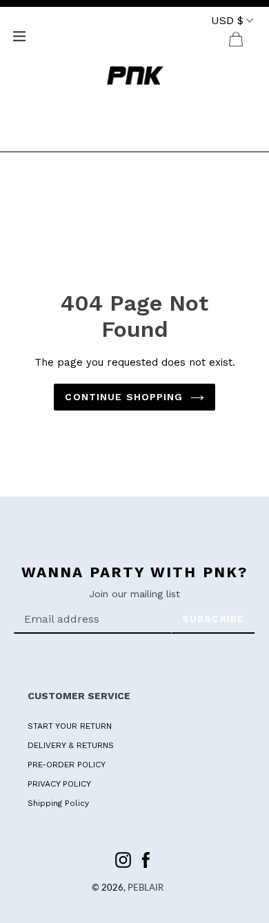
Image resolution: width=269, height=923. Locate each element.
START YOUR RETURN (70, 726)
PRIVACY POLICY (59, 784)
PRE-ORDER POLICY (67, 764)
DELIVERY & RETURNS (71, 745)
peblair (145, 888)
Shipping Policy (58, 803)
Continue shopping (124, 396)
